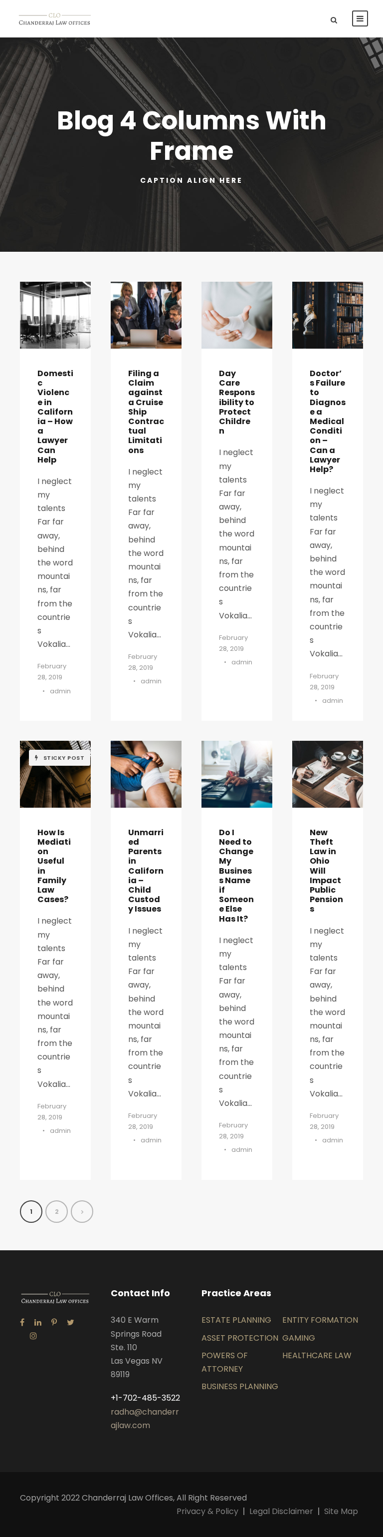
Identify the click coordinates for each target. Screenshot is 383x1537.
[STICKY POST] (55, 773)
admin (60, 691)
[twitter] (70, 1322)
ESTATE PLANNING (236, 1320)
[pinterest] (54, 1322)
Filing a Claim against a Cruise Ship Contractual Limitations (146, 412)
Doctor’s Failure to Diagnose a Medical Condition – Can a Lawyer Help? (328, 421)
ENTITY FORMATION (320, 1320)
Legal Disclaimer (281, 1511)
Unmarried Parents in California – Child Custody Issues (146, 871)
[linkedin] (37, 1322)
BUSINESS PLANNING (239, 1386)
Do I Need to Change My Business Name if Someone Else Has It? (236, 876)
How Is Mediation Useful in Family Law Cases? (54, 866)
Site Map (341, 1511)
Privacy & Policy (207, 1511)
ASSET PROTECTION (239, 1338)
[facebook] (22, 1322)
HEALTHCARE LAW (317, 1355)
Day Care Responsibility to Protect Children (237, 402)
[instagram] (33, 1336)
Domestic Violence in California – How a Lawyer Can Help (55, 417)
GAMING (298, 1338)
